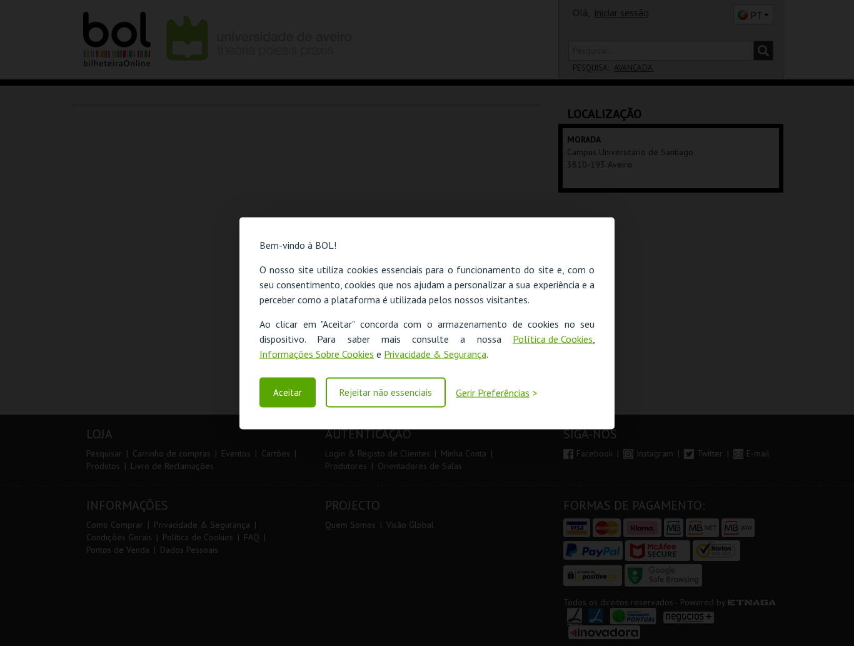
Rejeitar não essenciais (385, 392)
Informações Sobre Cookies (316, 353)
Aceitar (287, 392)
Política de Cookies (553, 338)
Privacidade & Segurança (435, 353)
